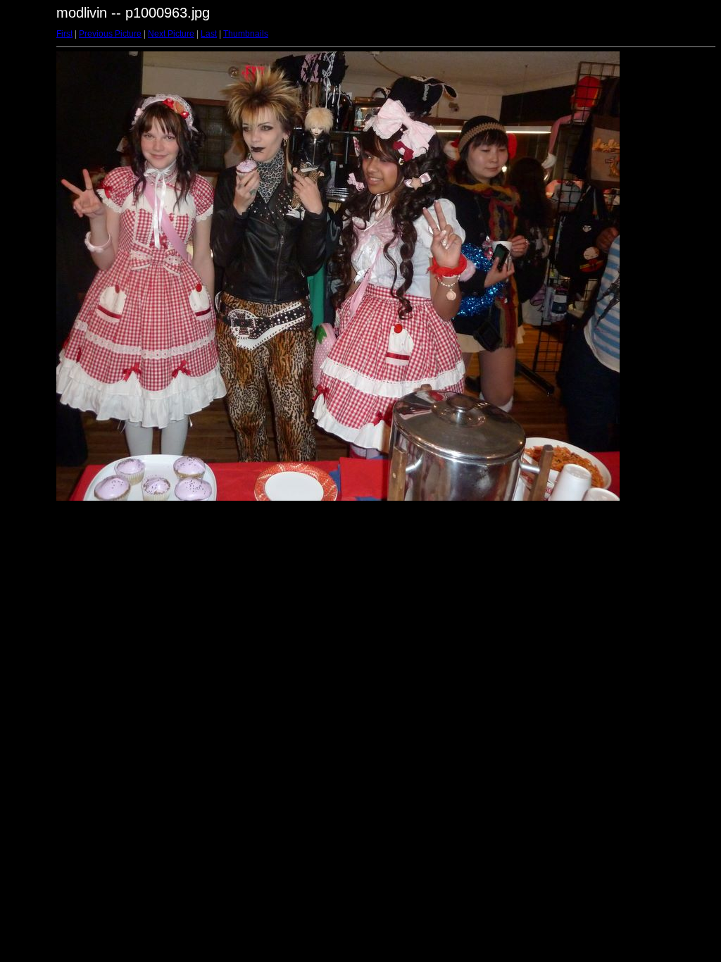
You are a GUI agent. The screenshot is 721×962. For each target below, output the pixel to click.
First (64, 34)
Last (209, 34)
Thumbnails (245, 34)
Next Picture (171, 34)
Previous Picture (110, 34)
